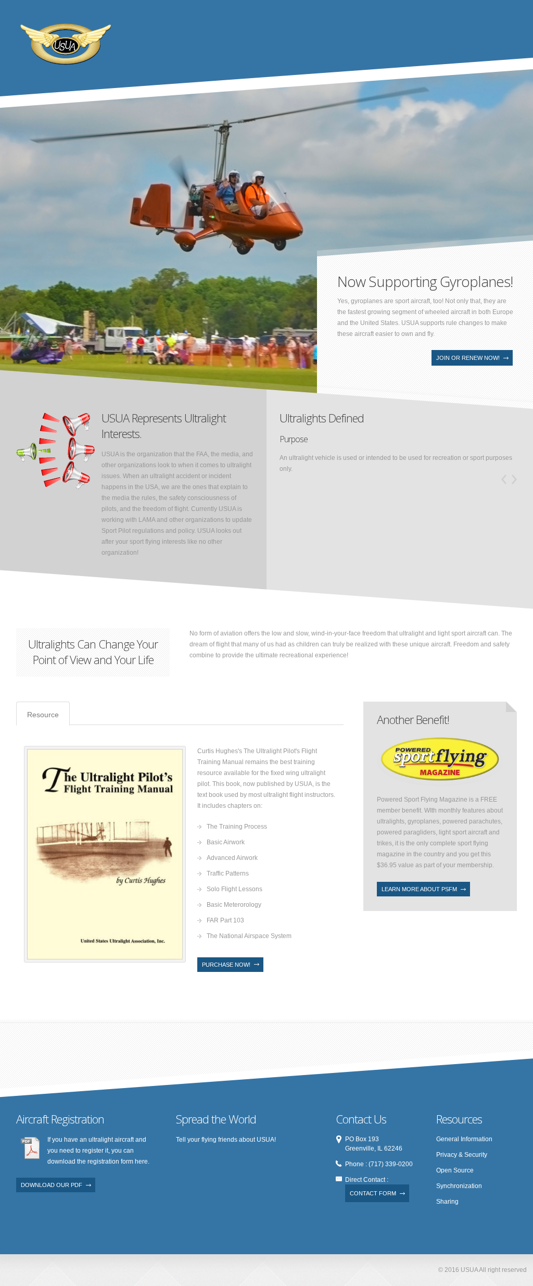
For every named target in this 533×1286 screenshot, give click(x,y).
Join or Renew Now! (468, 358)
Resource (43, 714)
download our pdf (51, 1185)
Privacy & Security (461, 1154)
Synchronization (459, 1186)
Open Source (455, 1170)
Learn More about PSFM (419, 889)
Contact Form (373, 1193)
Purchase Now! (226, 965)
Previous (18, 341)
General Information (464, 1139)
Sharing (447, 1201)
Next (34, 341)
